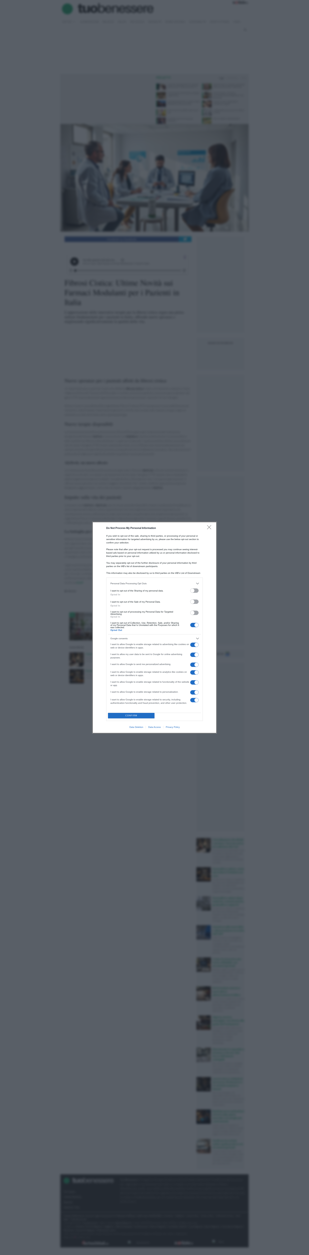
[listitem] (154, 583)
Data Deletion (136, 727)
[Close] (210, 528)
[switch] (194, 590)
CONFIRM (131, 715)
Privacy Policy (173, 727)
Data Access (154, 727)
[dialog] (154, 627)
